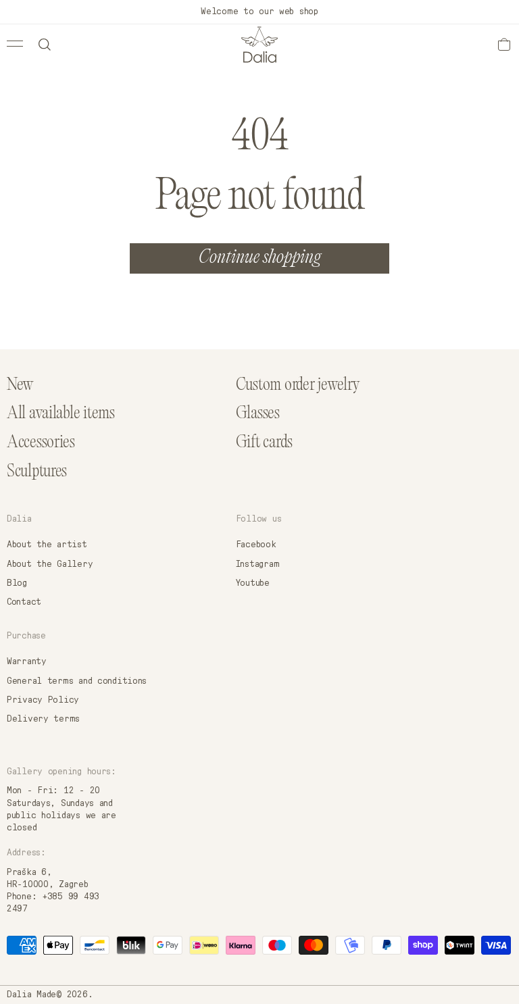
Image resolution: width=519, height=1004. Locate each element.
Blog (17, 583)
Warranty (27, 661)
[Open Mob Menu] (15, 43)
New (20, 385)
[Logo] (259, 44)
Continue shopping (260, 258)
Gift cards (264, 443)
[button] (44, 44)
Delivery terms (43, 719)
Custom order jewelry (298, 385)
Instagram (257, 564)
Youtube (253, 583)
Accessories (41, 443)
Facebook (256, 544)
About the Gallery (50, 564)
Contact (24, 602)
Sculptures (37, 472)
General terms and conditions (77, 681)
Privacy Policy (43, 700)
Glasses (258, 414)
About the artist (47, 544)
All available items (61, 414)
